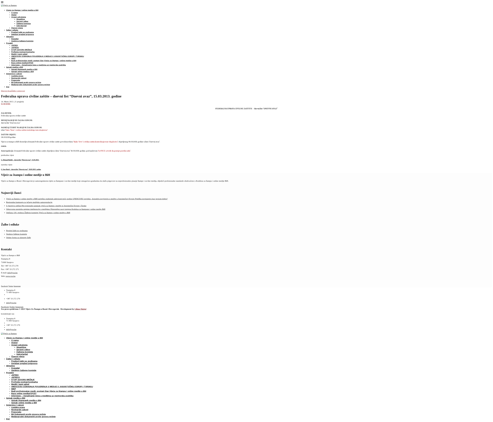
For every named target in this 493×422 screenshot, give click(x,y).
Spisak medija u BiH (14, 67)
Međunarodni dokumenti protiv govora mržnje (30, 85)
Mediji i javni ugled (19, 54)
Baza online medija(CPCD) (22, 63)
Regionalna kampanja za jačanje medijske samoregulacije (29, 202)
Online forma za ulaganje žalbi (18, 238)
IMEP (13, 58)
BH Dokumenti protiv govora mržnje (26, 82)
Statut (13, 15)
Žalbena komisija (23, 24)
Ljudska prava (17, 76)
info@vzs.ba (12, 273)
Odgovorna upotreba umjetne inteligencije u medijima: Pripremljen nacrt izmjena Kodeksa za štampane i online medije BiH (55, 209)
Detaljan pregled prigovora (22, 34)
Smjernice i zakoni (14, 74)
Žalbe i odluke (12, 30)
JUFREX (14, 45)
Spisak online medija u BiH (22, 72)
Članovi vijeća (17, 28)
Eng (7, 87)
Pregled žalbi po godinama (22, 32)
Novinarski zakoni (18, 78)
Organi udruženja (18, 17)
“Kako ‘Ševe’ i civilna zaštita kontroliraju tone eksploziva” (26, 130)
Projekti (9, 43)
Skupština (20, 19)
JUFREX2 (15, 48)
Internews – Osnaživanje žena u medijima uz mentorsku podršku (38, 65)
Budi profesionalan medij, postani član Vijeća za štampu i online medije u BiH (43, 61)
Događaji (15, 39)
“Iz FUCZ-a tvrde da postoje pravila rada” (114, 151)
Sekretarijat (21, 26)
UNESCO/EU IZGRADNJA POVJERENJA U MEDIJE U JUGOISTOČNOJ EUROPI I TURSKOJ (47, 56)
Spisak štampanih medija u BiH (24, 69)
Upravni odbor (22, 21)
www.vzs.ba (10, 276)
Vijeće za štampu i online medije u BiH (22, 10)
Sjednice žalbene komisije (22, 41)
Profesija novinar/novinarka (23, 52)
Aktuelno (10, 37)
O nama (14, 13)
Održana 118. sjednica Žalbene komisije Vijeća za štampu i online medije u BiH (38, 213)
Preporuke (15, 80)
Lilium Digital (80, 309)
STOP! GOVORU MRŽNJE (21, 50)
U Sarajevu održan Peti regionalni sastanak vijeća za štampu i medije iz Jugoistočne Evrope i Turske (46, 206)
